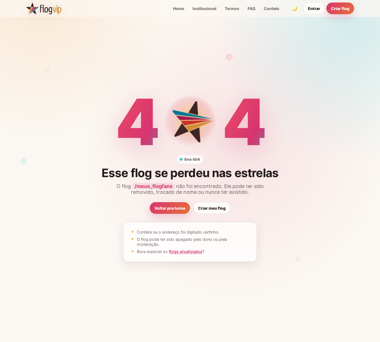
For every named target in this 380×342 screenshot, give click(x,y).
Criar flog (340, 8)
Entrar (314, 8)
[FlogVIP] (44, 8)
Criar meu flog (212, 208)
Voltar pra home (169, 208)
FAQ (251, 8)
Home (178, 8)
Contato (271, 8)
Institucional (204, 8)
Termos (232, 8)
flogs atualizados (185, 251)
